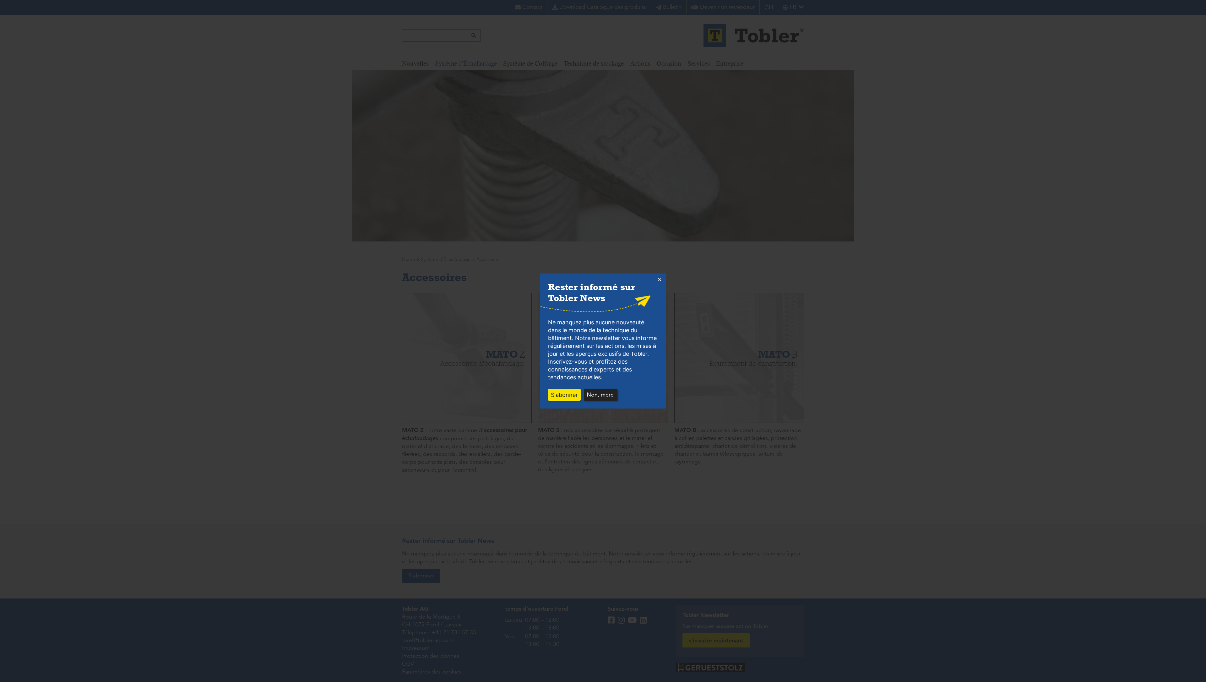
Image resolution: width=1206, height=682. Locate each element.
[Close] (659, 279)
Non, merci (601, 394)
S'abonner (564, 395)
